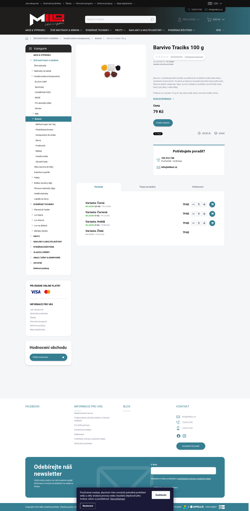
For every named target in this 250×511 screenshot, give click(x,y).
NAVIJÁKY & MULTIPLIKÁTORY (47, 242)
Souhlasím (160, 495)
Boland (38, 119)
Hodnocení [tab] (197, 186)
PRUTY (36, 236)
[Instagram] (184, 435)
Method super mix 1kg (45, 124)
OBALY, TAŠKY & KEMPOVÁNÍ (46, 257)
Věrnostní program (84, 3)
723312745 (187, 422)
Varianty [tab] (98, 186)
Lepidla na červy (41, 199)
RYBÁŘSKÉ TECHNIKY (43, 204)
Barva (38, 140)
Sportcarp (39, 87)
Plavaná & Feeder (42, 209)
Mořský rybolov (41, 231)
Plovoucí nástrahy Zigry (44, 188)
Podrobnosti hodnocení (194, 57)
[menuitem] (36, 30)
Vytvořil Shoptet (174, 507)
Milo (37, 114)
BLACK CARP (41, 82)
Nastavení (88, 505)
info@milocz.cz (169, 167)
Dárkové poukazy (105, 3)
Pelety (37, 177)
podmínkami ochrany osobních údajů (194, 479)
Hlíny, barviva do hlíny (43, 167)
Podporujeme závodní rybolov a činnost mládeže (92, 419)
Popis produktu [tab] (148, 186)
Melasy (39, 151)
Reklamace (79, 434)
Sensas (38, 108)
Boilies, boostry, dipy (43, 183)
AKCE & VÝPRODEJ (42, 55)
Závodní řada (41, 162)
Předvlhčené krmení (44, 130)
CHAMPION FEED (43, 92)
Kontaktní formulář (190, 446)
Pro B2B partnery (82, 425)
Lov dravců (39, 220)
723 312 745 (167, 158)
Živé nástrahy (40, 65)
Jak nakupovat (32, 3)
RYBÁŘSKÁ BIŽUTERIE (43, 247)
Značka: (163, 64)
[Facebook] (178, 435)
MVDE (37, 97)
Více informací (117, 499)
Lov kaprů (38, 215)
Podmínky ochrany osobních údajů (89, 439)
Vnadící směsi (42, 156)
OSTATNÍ (37, 263)
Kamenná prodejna (82, 430)
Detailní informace (162, 99)
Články (68, 3)
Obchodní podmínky (52, 3)
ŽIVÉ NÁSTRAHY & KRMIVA (45, 60)
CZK (216, 3)
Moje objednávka (124, 3)
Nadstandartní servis (83, 413)
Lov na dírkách (40, 225)
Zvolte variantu (163, 123)
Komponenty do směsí (46, 135)
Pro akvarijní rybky (43, 103)
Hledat (152, 19)
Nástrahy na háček (42, 71)
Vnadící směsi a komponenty (47, 76)
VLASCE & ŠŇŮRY (41, 252)
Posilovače (40, 145)
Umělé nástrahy (41, 193)
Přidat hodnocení (40, 357)
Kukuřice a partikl (42, 172)
